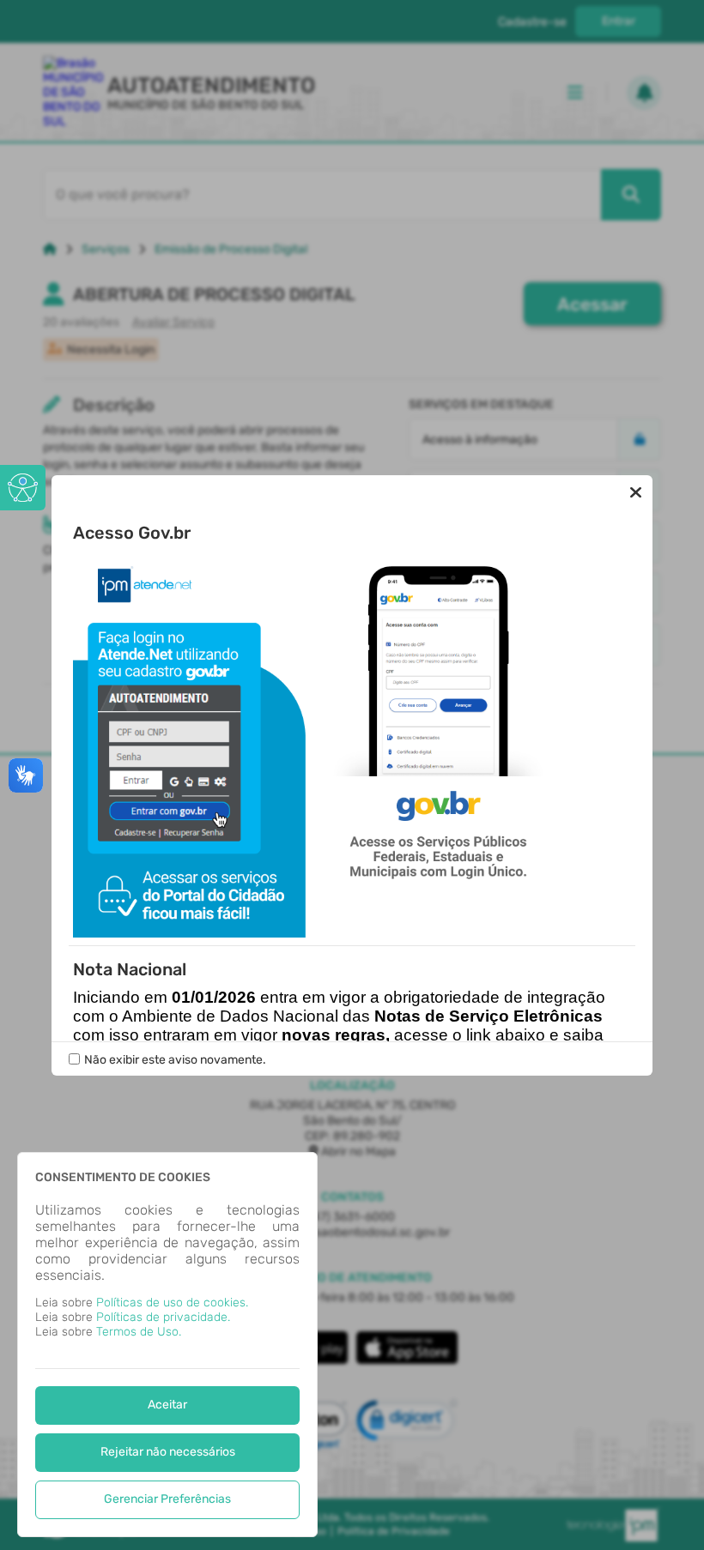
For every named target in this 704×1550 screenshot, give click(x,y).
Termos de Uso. (138, 1331)
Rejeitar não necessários (167, 1451)
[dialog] (167, 1344)
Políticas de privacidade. (163, 1317)
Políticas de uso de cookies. (172, 1302)
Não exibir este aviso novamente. (175, 1059)
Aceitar (167, 1404)
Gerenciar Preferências (167, 1499)
